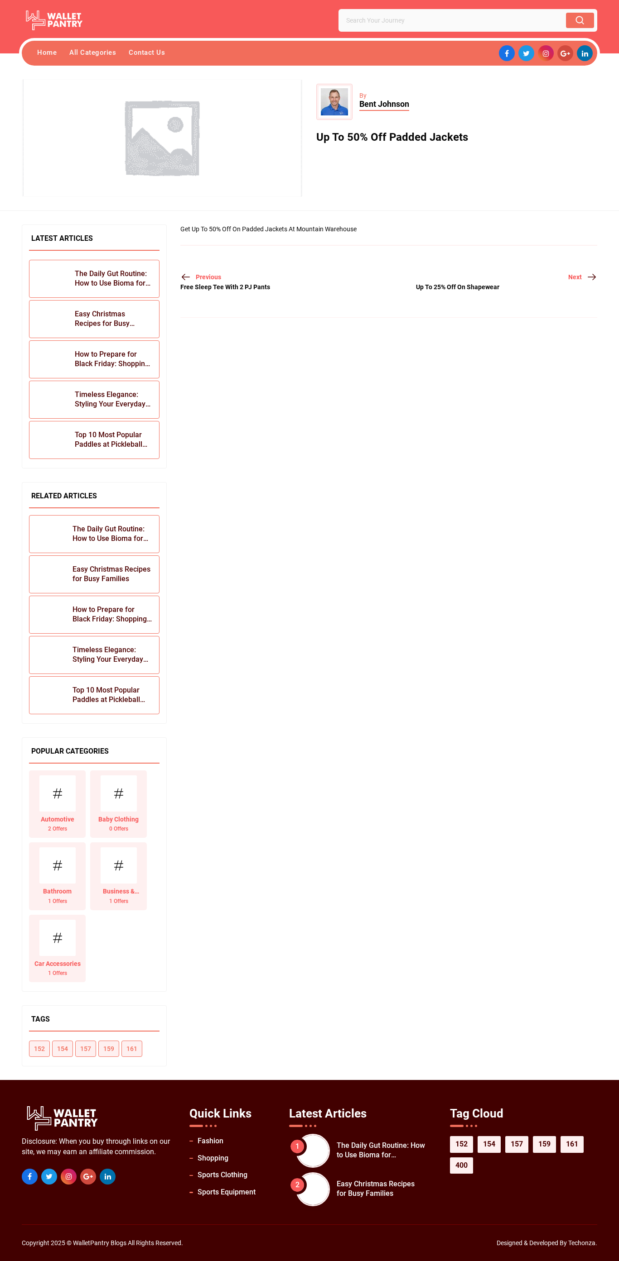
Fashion (210, 1141)
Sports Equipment (227, 1192)
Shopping (213, 1158)
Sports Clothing (222, 1174)
